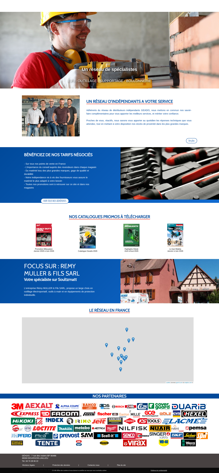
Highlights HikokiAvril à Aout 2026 (131, 250)
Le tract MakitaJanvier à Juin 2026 (175, 250)
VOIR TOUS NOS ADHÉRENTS (54, 201)
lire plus (192, 141)
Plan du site (121, 465)
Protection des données (61, 465)
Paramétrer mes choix (142, 470)
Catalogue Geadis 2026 (87, 251)
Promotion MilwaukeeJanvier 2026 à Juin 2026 (44, 250)
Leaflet (168, 382)
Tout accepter (112, 470)
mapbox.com (188, 382)
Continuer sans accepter (125, 470)
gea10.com (179, 382)
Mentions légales (28, 465)
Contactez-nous (93, 465)
